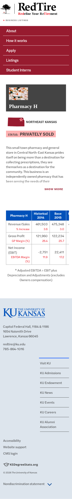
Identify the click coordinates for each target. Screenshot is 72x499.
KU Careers (48, 412)
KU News (46, 392)
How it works (16, 40)
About (11, 30)
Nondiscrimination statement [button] (24, 483)
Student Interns (18, 70)
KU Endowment (51, 382)
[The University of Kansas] (24, 316)
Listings (12, 60)
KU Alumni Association (48, 424)
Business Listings (16, 20)
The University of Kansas (24, 472)
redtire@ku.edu (14, 344)
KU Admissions (50, 373)
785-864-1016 (13, 349)
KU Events (47, 402)
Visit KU (45, 363)
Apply (11, 50)
